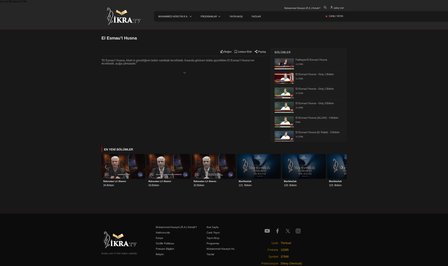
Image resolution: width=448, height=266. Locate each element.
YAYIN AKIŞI (236, 16)
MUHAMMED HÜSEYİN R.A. (173, 16)
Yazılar (210, 254)
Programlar (212, 243)
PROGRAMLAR (209, 16)
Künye (159, 238)
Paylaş (262, 51)
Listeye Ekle (245, 51)
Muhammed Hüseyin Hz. (220, 248)
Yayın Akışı (212, 238)
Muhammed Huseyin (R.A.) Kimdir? (176, 227)
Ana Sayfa (212, 227)
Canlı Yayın (213, 232)
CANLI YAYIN (336, 16)
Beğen (228, 51)
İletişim (160, 254)
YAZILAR (256, 16)
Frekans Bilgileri (165, 248)
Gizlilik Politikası (165, 243)
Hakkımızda (163, 232)
